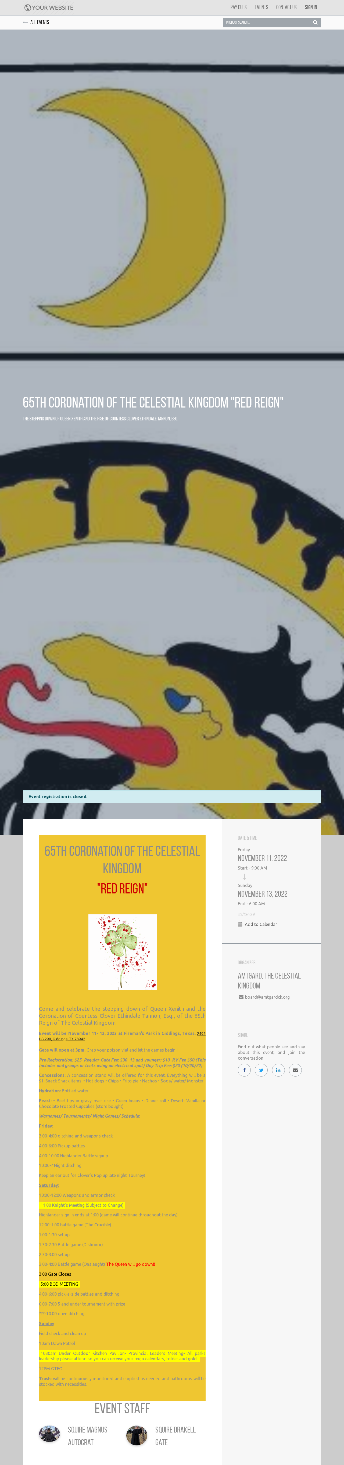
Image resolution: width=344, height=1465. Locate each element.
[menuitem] (239, 7)
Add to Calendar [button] (261, 924)
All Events (39, 22)
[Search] (315, 23)
